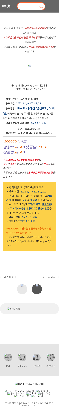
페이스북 (24, 309)
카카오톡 (40, 309)
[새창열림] (29, 384)
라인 (48, 309)
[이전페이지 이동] (3, 211)
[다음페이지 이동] (56, 211)
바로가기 (46, 204)
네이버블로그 (31, 309)
